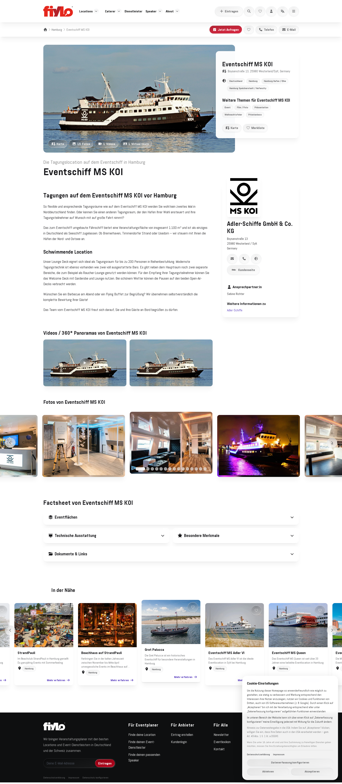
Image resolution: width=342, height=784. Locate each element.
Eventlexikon (222, 742)
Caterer (110, 11)
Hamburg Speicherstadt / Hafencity (247, 88)
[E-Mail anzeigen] (232, 258)
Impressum (73, 777)
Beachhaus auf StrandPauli (101, 653)
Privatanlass (255, 114)
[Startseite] (45, 29)
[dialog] (290, 728)
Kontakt (219, 749)
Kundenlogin (179, 742)
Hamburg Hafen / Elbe (275, 81)
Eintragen (231, 11)
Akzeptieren (312, 771)
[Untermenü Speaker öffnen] (160, 11)
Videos (109, 143)
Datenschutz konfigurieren (95, 777)
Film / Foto (242, 107)
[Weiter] (332, 443)
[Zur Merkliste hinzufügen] (249, 30)
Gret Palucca (154, 649)
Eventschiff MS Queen (289, 653)
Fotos (83, 143)
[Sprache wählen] (282, 11)
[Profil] (271, 11)
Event (228, 107)
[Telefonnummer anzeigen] (244, 258)
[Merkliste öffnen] (260, 11)
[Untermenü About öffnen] (177, 11)
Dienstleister (133, 11)
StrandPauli (26, 653)
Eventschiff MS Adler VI (226, 653)
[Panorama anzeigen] (171, 362)
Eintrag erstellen (182, 734)
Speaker (151, 11)
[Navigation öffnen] (293, 11)
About (170, 11)
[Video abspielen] (84, 362)
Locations (86, 11)
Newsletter (221, 734)
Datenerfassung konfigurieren (290, 762)
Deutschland (235, 81)
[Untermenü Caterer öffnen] (119, 11)
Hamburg (57, 29)
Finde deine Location (142, 734)
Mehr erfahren (56, 680)
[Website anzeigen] (256, 258)
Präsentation (261, 107)
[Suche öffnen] (249, 11)
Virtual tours (138, 143)
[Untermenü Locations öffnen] (96, 11)
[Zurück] (10, 443)
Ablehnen (268, 771)
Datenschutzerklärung (54, 777)
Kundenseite (246, 269)
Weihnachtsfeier (233, 114)
